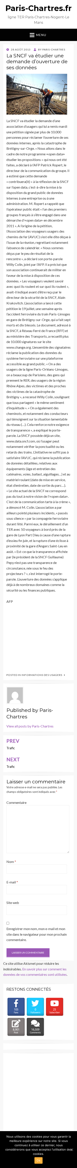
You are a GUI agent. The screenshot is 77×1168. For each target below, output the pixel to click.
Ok (38, 1160)
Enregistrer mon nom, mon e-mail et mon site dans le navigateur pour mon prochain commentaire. (36, 934)
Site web (12, 902)
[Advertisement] (38, 637)
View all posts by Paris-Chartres (29, 726)
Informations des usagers (42, 675)
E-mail (12, 882)
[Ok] (72, 1150)
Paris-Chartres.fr (38, 8)
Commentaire (16, 802)
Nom (11, 861)
